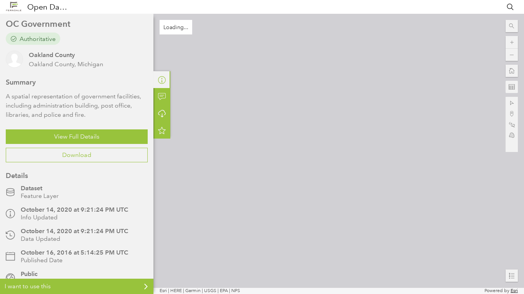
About (161, 79)
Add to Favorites (161, 130)
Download (76, 154)
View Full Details (76, 136)
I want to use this (28, 286)
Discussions (161, 96)
